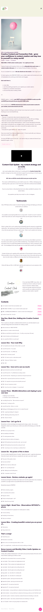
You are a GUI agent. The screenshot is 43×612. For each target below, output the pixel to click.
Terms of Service (4, 608)
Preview (39, 305)
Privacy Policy (11, 608)
